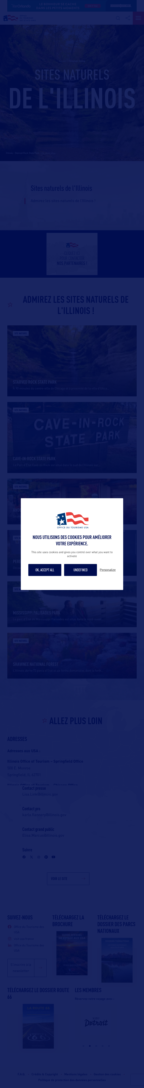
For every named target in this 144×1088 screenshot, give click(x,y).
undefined (81, 570)
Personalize (108, 569)
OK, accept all (44, 570)
